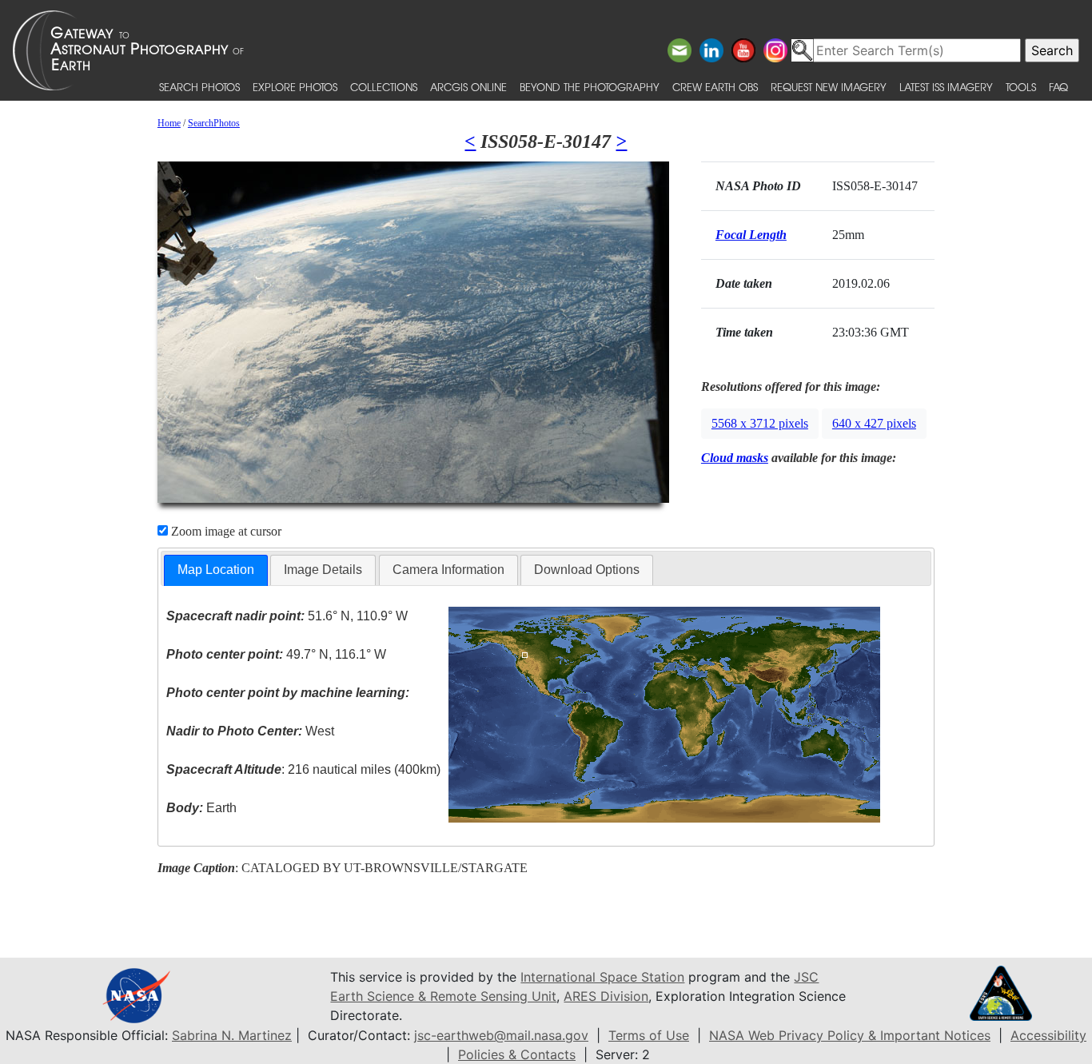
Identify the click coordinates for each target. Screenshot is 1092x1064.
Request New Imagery (829, 86)
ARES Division (606, 996)
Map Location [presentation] (215, 569)
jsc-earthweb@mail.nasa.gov (501, 1035)
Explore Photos (295, 86)
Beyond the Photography (590, 86)
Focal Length (751, 234)
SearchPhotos (214, 123)
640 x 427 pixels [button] (874, 423)
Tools (1021, 86)
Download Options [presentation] (587, 569)
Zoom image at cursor (224, 531)
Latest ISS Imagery (946, 86)
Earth (201, 808)
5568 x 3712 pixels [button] (759, 423)
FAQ (1058, 86)
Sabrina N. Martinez (232, 1035)
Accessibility (1048, 1035)
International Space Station (602, 977)
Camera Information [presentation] (448, 569)
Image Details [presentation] (323, 569)
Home (169, 123)
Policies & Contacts (517, 1054)
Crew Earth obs (715, 86)
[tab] (216, 570)
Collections (383, 86)
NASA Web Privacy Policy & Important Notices (849, 1035)
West (250, 731)
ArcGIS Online (468, 86)
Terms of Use (648, 1035)
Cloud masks (734, 457)
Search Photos (199, 86)
